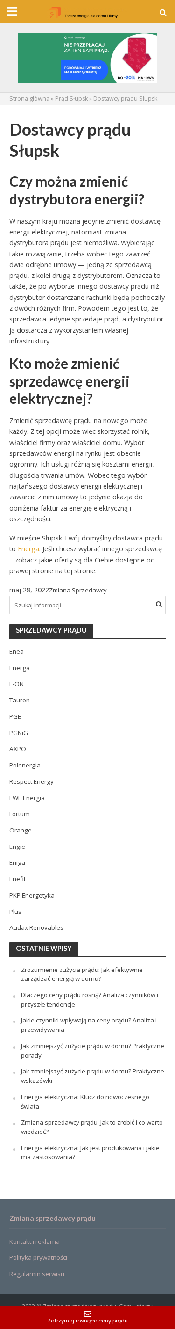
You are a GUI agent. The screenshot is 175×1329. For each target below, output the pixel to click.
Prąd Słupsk (71, 98)
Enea (16, 651)
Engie (17, 846)
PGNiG (18, 733)
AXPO (17, 749)
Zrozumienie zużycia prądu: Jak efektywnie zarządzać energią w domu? (82, 974)
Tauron (19, 700)
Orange (20, 830)
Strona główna (29, 98)
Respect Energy (31, 781)
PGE (15, 716)
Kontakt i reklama (34, 1241)
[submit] (158, 604)
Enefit (17, 879)
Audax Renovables (36, 927)
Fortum (19, 814)
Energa (28, 548)
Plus (15, 911)
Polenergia (25, 765)
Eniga (17, 862)
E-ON (16, 683)
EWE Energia (27, 798)
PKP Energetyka (32, 895)
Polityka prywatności (38, 1257)
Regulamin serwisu (36, 1274)
